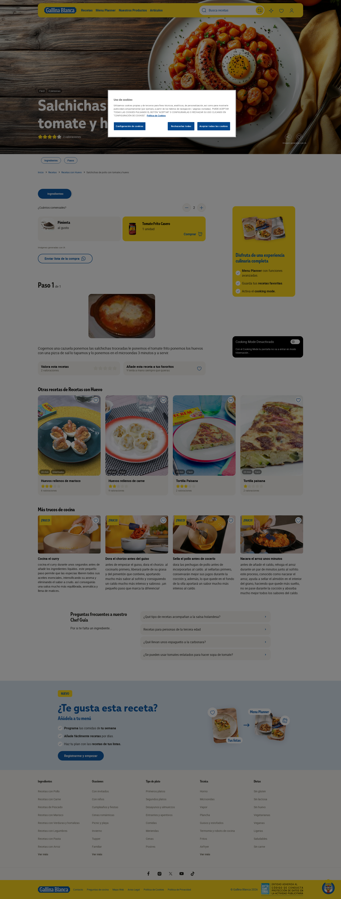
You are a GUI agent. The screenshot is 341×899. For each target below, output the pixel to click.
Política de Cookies (156, 115)
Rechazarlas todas (181, 126)
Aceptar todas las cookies (214, 126)
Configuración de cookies (129, 126)
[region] (172, 113)
